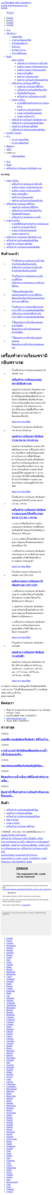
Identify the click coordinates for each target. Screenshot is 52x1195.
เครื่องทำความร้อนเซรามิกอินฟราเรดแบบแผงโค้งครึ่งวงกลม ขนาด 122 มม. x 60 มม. (28, 513)
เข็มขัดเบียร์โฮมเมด (26, 93)
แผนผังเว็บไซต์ (7, 835)
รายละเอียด (25, 421)
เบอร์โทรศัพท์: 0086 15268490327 (16, 3)
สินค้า (9, 56)
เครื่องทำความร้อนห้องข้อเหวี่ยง (32, 90)
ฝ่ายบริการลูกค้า (14, 133)
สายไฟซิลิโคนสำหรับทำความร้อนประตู (30, 224)
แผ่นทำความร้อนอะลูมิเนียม (25, 126)
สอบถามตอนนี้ (8, 696)
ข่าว (8, 136)
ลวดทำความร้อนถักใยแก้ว (29, 110)
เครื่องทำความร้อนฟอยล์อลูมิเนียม (28, 123)
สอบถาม (16, 421)
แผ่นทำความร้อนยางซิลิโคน (30, 86)
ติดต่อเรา (10, 146)
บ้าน (8, 30)
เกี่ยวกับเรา (11, 33)
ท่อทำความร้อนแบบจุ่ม (28, 76)
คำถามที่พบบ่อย (19, 53)
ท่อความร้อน (18, 60)
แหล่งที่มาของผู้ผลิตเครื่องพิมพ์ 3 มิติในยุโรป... (25, 739)
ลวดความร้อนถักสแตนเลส (29, 113)
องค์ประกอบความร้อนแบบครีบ (31, 70)
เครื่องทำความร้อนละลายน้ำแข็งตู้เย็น (18, 838)
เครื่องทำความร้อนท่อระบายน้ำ (31, 96)
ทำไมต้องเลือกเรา (20, 43)
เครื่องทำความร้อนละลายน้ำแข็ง (32, 63)
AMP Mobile (20, 835)
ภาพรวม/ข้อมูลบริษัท (21, 40)
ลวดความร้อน (18, 100)
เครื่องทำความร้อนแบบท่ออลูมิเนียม (28, 130)
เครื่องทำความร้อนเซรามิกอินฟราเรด (29, 120)
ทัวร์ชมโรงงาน (19, 50)
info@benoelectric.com (16, 718)
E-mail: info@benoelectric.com (14, 5)
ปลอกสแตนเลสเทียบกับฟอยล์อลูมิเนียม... (22, 765)
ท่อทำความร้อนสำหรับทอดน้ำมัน (32, 80)
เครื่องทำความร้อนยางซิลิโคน (26, 83)
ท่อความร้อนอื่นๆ (25, 73)
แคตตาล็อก (17, 37)
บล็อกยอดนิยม (18, 156)
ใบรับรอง (16, 47)
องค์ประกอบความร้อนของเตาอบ (32, 66)
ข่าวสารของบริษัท (20, 139)
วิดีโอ (8, 149)
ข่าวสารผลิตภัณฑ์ (20, 143)
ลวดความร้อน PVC (26, 116)
